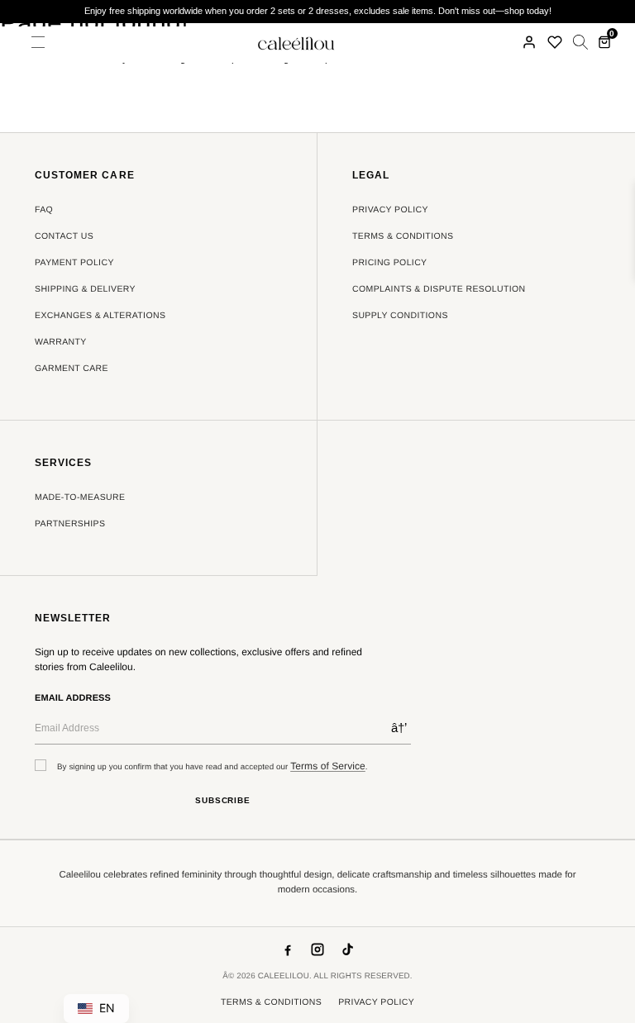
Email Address (73, 698)
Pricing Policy (389, 263)
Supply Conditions (400, 316)
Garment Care (71, 369)
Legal (370, 175)
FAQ (44, 210)
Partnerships (70, 524)
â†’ (399, 728)
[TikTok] (347, 949)
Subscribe (223, 800)
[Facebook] (287, 949)
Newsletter (73, 618)
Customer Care (85, 175)
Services (63, 463)
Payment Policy (74, 263)
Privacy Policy (390, 210)
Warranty (61, 342)
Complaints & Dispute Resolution (439, 289)
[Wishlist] (554, 42)
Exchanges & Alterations (100, 316)
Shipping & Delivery (85, 289)
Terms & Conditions (402, 236)
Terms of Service (327, 766)
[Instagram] (317, 949)
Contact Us (64, 236)
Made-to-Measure (80, 497)
